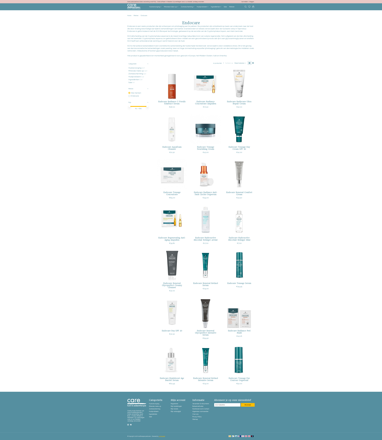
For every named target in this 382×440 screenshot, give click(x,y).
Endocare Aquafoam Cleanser (172, 148)
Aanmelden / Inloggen (247, 1)
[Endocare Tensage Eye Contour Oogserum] (239, 360)
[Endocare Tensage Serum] (239, 265)
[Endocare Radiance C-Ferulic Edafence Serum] (172, 83)
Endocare (135, 96)
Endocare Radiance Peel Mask (239, 332)
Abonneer (248, 405)
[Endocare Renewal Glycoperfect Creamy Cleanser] (172, 265)
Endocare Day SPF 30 (172, 331)
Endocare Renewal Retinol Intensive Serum (205, 379)
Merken (231, 7)
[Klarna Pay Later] (246, 436)
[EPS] (243, 436)
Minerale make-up (136, 71)
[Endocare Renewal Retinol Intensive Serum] (205, 360)
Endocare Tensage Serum (239, 283)
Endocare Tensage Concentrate (172, 193)
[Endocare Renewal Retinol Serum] (205, 265)
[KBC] (236, 436)
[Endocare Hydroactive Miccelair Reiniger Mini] (239, 219)
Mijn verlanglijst (176, 411)
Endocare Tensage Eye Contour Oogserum (239, 379)
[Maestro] (252, 436)
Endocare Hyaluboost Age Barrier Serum (172, 379)
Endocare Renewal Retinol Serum (205, 284)
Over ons (195, 414)
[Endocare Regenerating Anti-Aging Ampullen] (172, 219)
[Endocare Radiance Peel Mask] (239, 312)
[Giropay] (239, 436)
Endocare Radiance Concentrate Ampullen (205, 102)
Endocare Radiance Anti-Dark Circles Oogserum (205, 193)
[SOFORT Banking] (249, 436)
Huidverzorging (134, 68)
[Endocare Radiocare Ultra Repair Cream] (239, 83)
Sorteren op (229, 63)
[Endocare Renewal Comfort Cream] (239, 174)
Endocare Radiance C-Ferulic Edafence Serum (172, 102)
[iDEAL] (230, 436)
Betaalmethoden (197, 406)
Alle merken (136, 93)
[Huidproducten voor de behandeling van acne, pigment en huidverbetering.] (134, 6)
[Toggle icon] (245, 7)
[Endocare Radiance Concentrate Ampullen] (205, 83)
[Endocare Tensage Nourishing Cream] (205, 128)
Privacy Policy (197, 417)
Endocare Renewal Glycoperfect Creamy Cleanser (172, 285)
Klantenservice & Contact (200, 409)
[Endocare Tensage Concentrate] (172, 174)
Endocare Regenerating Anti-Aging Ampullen (172, 239)
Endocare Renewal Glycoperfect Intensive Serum (205, 333)
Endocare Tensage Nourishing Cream (205, 148)
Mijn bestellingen (176, 406)
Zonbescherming (135, 74)
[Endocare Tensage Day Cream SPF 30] (239, 128)
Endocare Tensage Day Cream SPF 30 (239, 148)
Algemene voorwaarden (200, 411)
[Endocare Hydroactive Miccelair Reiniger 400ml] (205, 219)
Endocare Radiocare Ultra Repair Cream (239, 102)
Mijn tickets (174, 409)
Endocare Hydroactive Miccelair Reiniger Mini (239, 239)
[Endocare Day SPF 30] (172, 312)
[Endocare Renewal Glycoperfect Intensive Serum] (205, 312)
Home (129, 15)
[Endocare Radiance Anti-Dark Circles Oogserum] (205, 174)
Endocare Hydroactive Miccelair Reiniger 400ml (205, 239)
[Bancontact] (233, 436)
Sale (225, 7)
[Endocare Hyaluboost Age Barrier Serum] (172, 360)
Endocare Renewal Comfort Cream (239, 193)
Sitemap (195, 419)
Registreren (174, 403)
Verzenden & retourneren (200, 403)
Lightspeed (162, 436)
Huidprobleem (134, 77)
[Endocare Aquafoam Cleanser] (172, 128)
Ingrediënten (133, 79)
